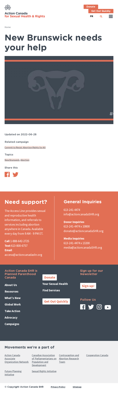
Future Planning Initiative (13, 373)
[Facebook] (82, 308)
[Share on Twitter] (15, 176)
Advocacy (11, 317)
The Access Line (15, 211)
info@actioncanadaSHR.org (81, 214)
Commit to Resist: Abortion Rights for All (25, 147)
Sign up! (88, 286)
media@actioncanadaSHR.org (83, 247)
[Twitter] (91, 308)
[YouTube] (108, 308)
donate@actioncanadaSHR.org (83, 231)
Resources (11, 291)
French (91, 15)
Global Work (13, 304)
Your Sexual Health (55, 284)
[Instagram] (99, 308)
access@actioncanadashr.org (23, 255)
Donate (90, 7)
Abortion (24, 159)
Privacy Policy (58, 386)
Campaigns (12, 324)
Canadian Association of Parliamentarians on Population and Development (44, 360)
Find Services (51, 290)
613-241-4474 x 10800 (77, 226)
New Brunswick (12, 159)
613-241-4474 (72, 210)
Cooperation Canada (97, 355)
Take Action (12, 311)
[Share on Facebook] (7, 176)
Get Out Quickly (101, 11)
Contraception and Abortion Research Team (69, 358)
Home (8, 27)
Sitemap (77, 386)
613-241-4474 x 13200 (77, 243)
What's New (13, 298)
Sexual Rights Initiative (44, 371)
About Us (11, 285)
